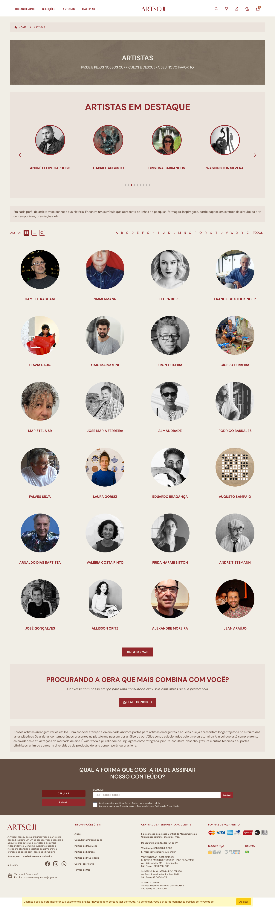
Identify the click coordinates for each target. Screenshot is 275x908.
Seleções (48, 9)
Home (22, 27)
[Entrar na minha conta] (237, 8)
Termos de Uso (144, 806)
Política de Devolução (85, 845)
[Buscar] (216, 8)
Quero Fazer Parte (84, 863)
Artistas (69, 9)
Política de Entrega (84, 851)
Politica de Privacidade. (167, 806)
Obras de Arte (25, 9)
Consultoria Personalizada (88, 839)
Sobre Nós (12, 865)
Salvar (227, 794)
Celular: (98, 789)
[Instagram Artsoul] (56, 864)
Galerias (88, 9)
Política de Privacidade (86, 857)
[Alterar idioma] (247, 852)
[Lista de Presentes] (247, 9)
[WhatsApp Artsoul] (64, 864)
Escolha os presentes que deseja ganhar (35, 877)
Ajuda (77, 833)
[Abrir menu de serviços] (226, 9)
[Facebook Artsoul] (48, 864)
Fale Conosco (140, 702)
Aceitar (243, 901)
